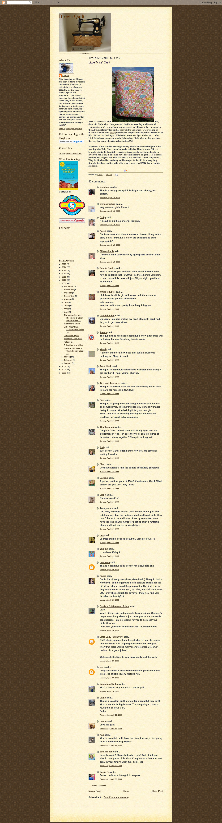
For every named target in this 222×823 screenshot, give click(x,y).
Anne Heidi (106, 366)
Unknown (105, 562)
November (69, 290)
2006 (64, 373)
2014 (64, 267)
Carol (65, 76)
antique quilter (107, 292)
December (69, 286)
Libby (103, 495)
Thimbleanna (107, 427)
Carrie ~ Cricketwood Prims (114, 606)
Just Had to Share (72, 324)
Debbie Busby (107, 268)
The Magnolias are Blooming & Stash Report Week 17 (73, 317)
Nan (102, 735)
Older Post (157, 791)
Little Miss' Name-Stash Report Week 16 (74, 329)
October (68, 293)
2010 (64, 280)
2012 (64, 274)
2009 (64, 283)
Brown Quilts (72, 16)
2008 (64, 366)
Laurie (103, 721)
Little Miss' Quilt (71, 335)
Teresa (103, 332)
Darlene (104, 478)
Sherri (103, 464)
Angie (103, 576)
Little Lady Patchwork (111, 637)
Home (126, 791)
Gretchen (104, 187)
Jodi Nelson (106, 751)
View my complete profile (70, 128)
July (66, 302)
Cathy (103, 217)
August (67, 299)
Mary (113, 132)
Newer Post (94, 791)
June (66, 306)
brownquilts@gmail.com (70, 153)
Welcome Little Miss (73, 339)
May (66, 309)
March (67, 357)
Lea (102, 535)
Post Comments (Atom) (116, 797)
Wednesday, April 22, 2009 (111, 715)
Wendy (103, 349)
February (68, 360)
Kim (102, 400)
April (66, 312)
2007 (64, 370)
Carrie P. (104, 772)
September (69, 296)
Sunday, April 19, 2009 (109, 286)
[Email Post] (116, 175)
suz (102, 667)
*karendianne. (107, 315)
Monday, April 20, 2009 (109, 570)
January (68, 363)
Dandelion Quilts (109, 684)
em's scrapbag (107, 204)
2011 (64, 277)
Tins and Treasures (110, 383)
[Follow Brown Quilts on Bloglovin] (71, 143)
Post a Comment (99, 785)
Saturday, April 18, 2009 (110, 198)
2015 (64, 264)
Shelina (104, 549)
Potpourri (68, 342)
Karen (103, 231)
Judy (102, 447)
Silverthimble (107, 251)
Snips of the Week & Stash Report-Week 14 (74, 351)
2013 (64, 270)
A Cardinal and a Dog (73, 345)
